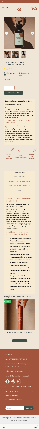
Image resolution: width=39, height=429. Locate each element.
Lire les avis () (10, 74)
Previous (6, 33)
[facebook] (7, 381)
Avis (19, 190)
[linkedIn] (19, 381)
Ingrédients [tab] (19, 177)
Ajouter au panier (13, 93)
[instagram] (13, 381)
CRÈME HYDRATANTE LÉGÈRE (19, 332)
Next (32, 33)
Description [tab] (19, 172)
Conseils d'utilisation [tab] (19, 181)
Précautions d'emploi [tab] (19, 186)
